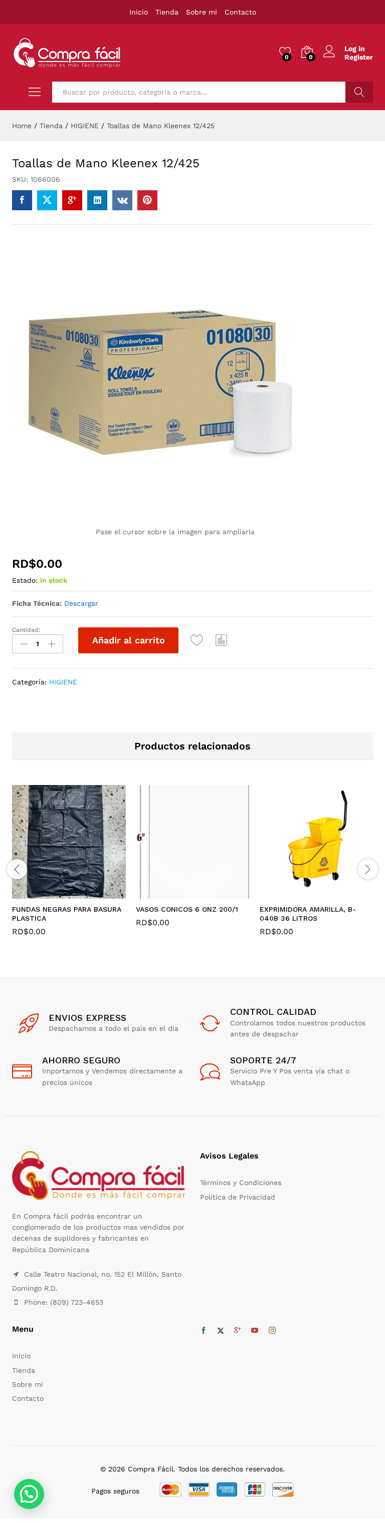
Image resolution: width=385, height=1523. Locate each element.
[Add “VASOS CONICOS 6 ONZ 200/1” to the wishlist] (214, 892)
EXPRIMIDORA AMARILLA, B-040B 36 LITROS (308, 913)
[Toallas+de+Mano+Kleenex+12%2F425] (47, 200)
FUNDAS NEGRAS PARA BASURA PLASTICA (66, 913)
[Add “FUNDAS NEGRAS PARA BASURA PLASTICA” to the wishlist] (90, 892)
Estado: (25, 580)
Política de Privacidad (237, 1197)
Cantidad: (26, 630)
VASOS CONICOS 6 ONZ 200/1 (187, 909)
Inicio (138, 12)
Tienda (166, 12)
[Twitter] (220, 1330)
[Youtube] (254, 1330)
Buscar (359, 92)
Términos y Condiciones (240, 1183)
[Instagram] (272, 1330)
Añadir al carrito (128, 640)
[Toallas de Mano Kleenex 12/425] (22, 200)
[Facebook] (203, 1330)
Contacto (240, 12)
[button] (222, 640)
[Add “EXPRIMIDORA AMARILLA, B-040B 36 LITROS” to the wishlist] (338, 892)
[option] (69, 868)
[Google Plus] (237, 1330)
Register (358, 57)
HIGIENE (63, 682)
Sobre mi (201, 12)
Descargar (81, 603)
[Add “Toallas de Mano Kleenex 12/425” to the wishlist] (197, 640)
